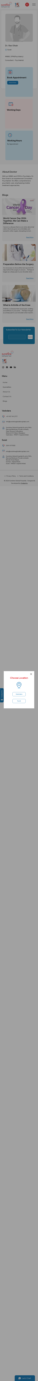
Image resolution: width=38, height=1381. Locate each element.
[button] (31, 674)
